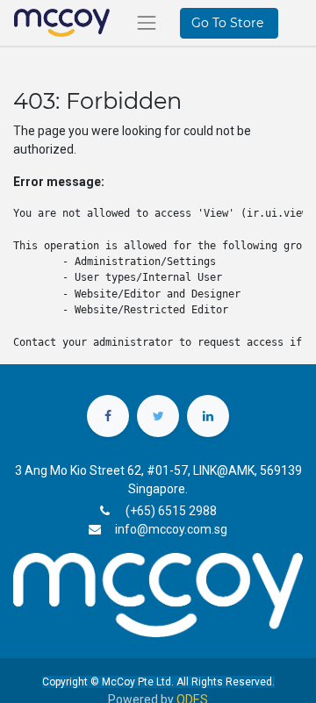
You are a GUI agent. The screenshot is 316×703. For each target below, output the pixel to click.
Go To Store (229, 23)
